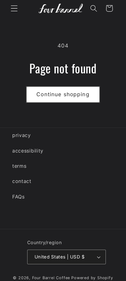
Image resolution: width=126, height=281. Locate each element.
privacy (21, 135)
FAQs (18, 197)
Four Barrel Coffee (51, 278)
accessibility (27, 151)
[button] (14, 8)
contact (21, 181)
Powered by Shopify (92, 278)
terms (19, 166)
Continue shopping (63, 94)
